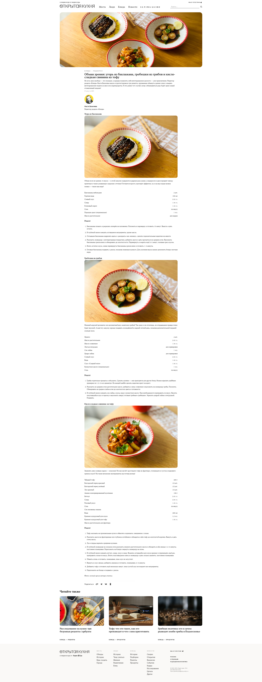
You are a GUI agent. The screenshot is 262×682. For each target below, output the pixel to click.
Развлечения (118, 663)
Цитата (150, 671)
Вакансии (151, 660)
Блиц (115, 666)
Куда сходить (102, 660)
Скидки (150, 654)
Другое (149, 674)
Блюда (121, 7)
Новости (132, 7)
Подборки (98, 71)
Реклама (173, 657)
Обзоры (100, 654)
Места (102, 7)
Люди (112, 7)
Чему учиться (118, 657)
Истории (100, 657)
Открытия (151, 657)
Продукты (121, 640)
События (150, 663)
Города (99, 663)
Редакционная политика (178, 661)
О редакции (174, 659)
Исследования (153, 669)
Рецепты (71, 640)
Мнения (116, 660)
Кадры (149, 666)
